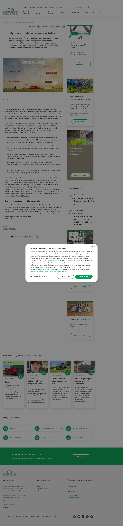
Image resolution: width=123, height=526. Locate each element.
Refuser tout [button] (65, 276)
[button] (38, 277)
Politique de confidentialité (57, 272)
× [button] (94, 246)
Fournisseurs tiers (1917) (52, 260)
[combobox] (92, 247)
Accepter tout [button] (84, 276)
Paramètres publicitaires (46, 269)
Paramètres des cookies (41, 272)
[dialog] (61, 263)
